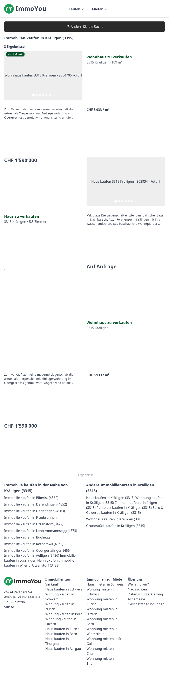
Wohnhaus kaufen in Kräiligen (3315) (114, 519)
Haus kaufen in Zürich (62, 629)
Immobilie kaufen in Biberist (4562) (31, 497)
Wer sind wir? (138, 584)
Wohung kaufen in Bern (63, 614)
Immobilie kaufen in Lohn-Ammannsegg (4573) (40, 530)
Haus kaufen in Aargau (63, 648)
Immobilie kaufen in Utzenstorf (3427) (33, 524)
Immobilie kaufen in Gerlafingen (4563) (34, 511)
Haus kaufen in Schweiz (63, 589)
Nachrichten (137, 589)
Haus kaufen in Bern (61, 633)
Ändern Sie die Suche (87, 26)
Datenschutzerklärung (145, 594)
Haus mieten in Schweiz (105, 584)
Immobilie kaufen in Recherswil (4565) (33, 544)
